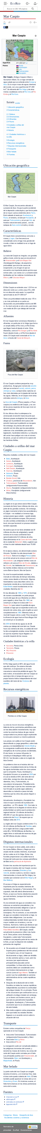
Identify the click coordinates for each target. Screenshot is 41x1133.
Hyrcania (9, 645)
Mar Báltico (7, 880)
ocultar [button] (17, 103)
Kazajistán (30, 217)
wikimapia (10, 1099)
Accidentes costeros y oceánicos (16, 1117)
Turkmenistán (24, 71)
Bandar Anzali (11, 478)
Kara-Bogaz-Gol (25, 260)
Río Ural (27, 91)
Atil (21, 589)
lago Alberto (23, 972)
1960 (19, 593)
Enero (15, 1081)
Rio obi (18, 1042)
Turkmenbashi (11, 483)
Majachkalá (7, 1060)
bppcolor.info (11, 1104)
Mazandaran (27, 480)
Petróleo (29, 826)
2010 (18, 819)
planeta (6, 683)
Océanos (25, 681)
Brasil (16, 817)
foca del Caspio (11, 402)
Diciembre (7, 1081)
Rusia (21, 65)
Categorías (7, 1115)
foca (27, 398)
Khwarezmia (30, 565)
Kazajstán (22, 73)
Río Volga (22, 89)
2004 (8, 623)
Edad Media (7, 586)
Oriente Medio (29, 746)
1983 (19, 612)
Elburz (5, 277)
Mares (15, 1115)
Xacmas (9, 471)
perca (33, 388)
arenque (6, 390)
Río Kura (14, 94)
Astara (8, 461)
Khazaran (9, 653)
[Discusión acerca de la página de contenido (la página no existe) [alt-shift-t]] (9, 22)
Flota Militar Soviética (11, 929)
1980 (27, 600)
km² (27, 63)
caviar (21, 388)
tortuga (19, 398)
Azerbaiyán (23, 67)
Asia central (16, 225)
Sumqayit (9, 466)
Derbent (9, 475)
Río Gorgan (22, 330)
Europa (32, 82)
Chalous (9, 480)
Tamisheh (9, 648)
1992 (25, 805)
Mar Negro (29, 877)
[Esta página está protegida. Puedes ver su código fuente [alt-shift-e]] (26, 22)
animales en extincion (14, 1102)
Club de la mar (11, 1097)
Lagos (12, 238)
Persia (28, 555)
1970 (25, 593)
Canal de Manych (23, 338)
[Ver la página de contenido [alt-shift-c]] (4, 22)
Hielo (29, 1076)
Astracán (9, 473)
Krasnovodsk (11, 260)
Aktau (8, 490)
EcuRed (15, 3)
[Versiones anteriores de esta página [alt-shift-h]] (30, 22)
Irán (20, 69)
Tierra (33, 213)
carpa (13, 390)
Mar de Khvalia (24, 563)
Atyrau (8, 488)
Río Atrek (33, 330)
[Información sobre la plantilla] (36, 35)
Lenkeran (9, 463)
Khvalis (9, 565)
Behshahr (18, 542)
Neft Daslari (10, 468)
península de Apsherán (22, 861)
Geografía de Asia (26, 1115)
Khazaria (12, 650)
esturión (33, 386)
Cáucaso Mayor (19, 277)
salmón (27, 388)
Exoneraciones (26, 1130)
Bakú (8, 458)
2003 (31, 774)
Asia (5, 84)
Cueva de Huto (26, 539)
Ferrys (28, 1028)
